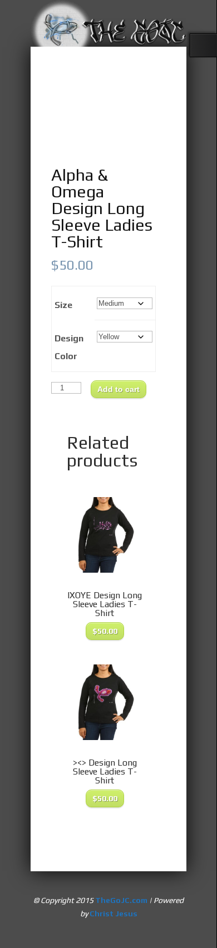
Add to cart (118, 389)
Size (63, 305)
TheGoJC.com (121, 900)
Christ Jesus (113, 913)
